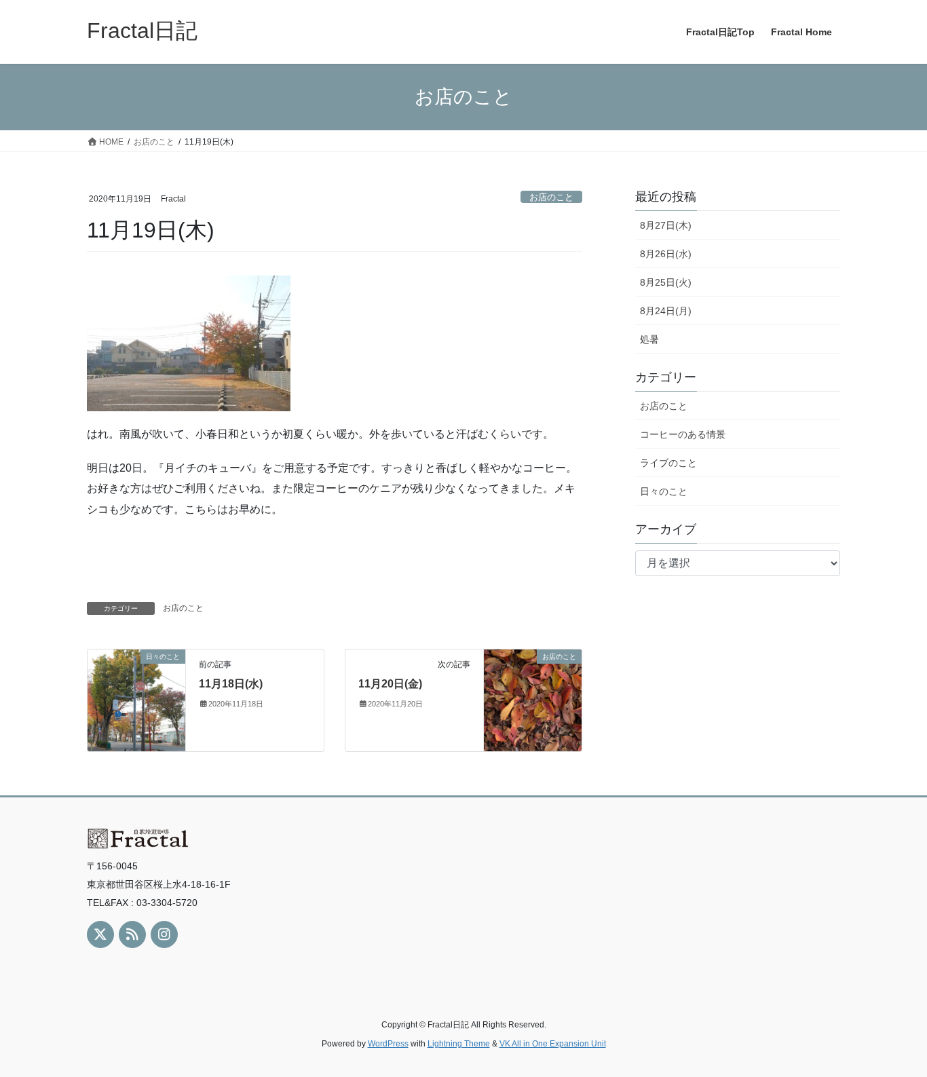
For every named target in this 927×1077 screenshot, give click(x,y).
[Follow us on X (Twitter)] (100, 934)
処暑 (649, 339)
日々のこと (663, 491)
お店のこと (551, 197)
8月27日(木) (666, 225)
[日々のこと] (136, 699)
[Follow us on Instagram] (164, 934)
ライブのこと (668, 462)
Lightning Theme (459, 1043)
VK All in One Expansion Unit (552, 1043)
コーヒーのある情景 (682, 434)
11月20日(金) (390, 683)
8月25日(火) (666, 282)
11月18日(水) (231, 683)
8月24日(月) (666, 310)
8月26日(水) (666, 253)
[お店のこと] (533, 699)
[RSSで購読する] (132, 934)
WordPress (388, 1043)
